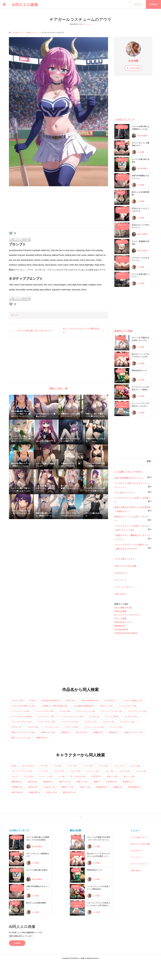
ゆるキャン (106, 706)
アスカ (57, 766)
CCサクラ (17, 700)
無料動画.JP (119, 626)
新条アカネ (65, 782)
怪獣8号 (65, 732)
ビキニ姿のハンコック (124, 493)
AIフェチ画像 (120, 618)
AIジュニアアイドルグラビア (127, 615)
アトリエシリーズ (20, 711)
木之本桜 (111, 782)
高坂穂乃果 (34, 792)
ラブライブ (71, 727)
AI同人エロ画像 (25, 4)
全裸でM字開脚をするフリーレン (129, 478)
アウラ (16, 315)
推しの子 (81, 732)
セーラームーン (46, 716)
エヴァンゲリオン (44, 711)
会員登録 (17, 943)
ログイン (138, 4)
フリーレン (93, 771)
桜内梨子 (128, 782)
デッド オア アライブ (21, 722)
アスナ (72, 766)
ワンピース (116, 727)
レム (61, 776)
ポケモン (16, 727)
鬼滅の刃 (41, 738)
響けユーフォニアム (21, 738)
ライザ (28, 776)
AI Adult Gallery (121, 629)
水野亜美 (17, 787)
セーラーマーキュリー (22, 771)
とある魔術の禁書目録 (83, 706)
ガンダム (64, 711)
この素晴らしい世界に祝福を (54, 706)
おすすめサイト (121, 573)
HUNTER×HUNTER (50, 700)
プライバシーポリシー (124, 587)
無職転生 (98, 732)
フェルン (75, 771)
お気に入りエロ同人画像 (125, 566)
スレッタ (135, 766)
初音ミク (112, 776)
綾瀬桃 (117, 787)
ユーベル (141, 771)
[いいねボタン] (11, 233)
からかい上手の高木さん (23, 706)
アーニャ (87, 766)
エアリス (103, 766)
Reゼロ (70, 700)
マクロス (32, 727)
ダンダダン (131, 716)
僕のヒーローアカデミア (23, 732)
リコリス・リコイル (94, 727)
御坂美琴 (48, 782)
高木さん (51, 792)
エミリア (119, 766)
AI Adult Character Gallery (125, 633)
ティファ (43, 771)
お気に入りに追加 (19, 239)
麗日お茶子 (69, 792)
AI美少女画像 (120, 611)
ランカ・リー (45, 776)
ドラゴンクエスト (46, 722)
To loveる (110, 700)
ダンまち (94, 716)
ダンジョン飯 (111, 716)
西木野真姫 (134, 787)
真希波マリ (67, 787)
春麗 (97, 782)
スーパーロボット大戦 (22, 716)
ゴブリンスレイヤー (85, 711)
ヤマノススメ (51, 727)
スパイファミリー (137, 711)
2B (14, 766)
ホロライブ (108, 722)
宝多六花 (32, 782)
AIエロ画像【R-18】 (123, 608)
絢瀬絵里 (101, 787)
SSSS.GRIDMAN (89, 700)
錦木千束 (17, 792)
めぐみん (28, 766)
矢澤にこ (84, 787)
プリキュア (90, 722)
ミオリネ (124, 771)
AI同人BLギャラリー (123, 622)
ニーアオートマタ (69, 722)
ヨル (15, 776)
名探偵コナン (48, 732)
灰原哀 (32, 787)
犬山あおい (49, 787)
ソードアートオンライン (71, 716)
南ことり (129, 776)
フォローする (134, 68)
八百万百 (96, 776)
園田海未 (16, 782)
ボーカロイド (127, 722)
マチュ (109, 771)
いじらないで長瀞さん (132, 700)
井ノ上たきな (78, 776)
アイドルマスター (127, 706)
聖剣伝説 (114, 732)
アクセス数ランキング (124, 559)
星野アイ (82, 782)
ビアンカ (59, 771)
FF (32, 700)
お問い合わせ (120, 594)
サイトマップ (120, 580)
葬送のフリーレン (85, 24)
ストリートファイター (111, 711)
